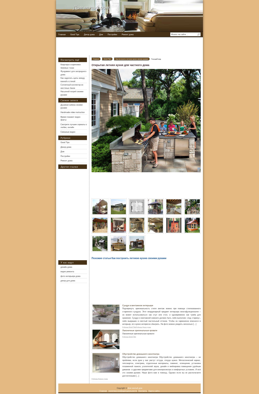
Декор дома (89, 34)
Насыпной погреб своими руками (72, 93)
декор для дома (68, 280)
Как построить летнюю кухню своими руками (132, 59)
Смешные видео (68, 131)
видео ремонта (67, 271)
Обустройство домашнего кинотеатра (140, 353)
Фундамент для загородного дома (73, 73)
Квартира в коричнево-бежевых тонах (71, 66)
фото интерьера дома (70, 276)
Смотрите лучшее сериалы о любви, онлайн (74, 126)
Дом (101, 34)
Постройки (112, 34)
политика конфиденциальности (123, 390)
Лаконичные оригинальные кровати (139, 330)
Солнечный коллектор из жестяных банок (72, 86)
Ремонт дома (128, 34)
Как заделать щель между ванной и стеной (73, 79)
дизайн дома (66, 266)
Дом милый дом (91, 7)
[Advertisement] (131, 46)
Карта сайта (154, 390)
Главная (62, 34)
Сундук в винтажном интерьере (137, 305)
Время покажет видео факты (70, 118)
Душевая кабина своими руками (72, 106)
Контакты (142, 390)
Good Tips (74, 34)
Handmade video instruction (73, 112)
